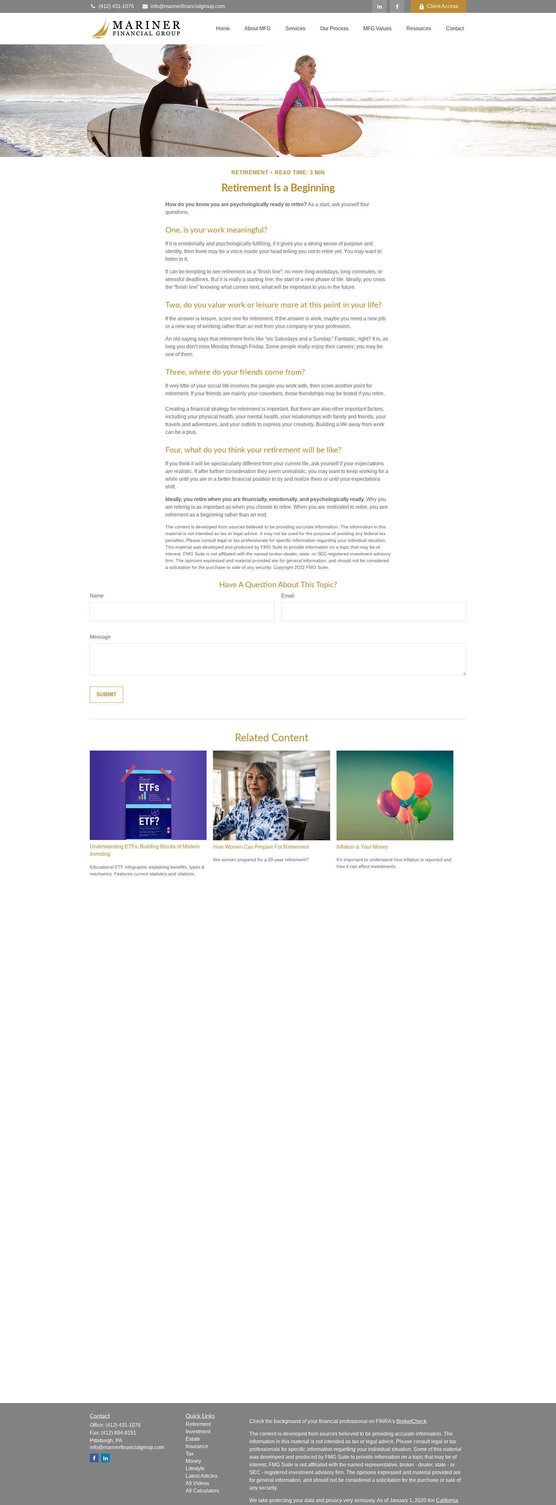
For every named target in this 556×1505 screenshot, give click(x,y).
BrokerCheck (411, 1421)
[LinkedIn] (379, 6)
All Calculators (202, 1490)
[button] (222, 28)
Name (97, 595)
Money (193, 1461)
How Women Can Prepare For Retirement (261, 847)
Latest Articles (202, 1476)
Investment (198, 1431)
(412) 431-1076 (116, 6)
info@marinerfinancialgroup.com (188, 6)
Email (287, 595)
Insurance (197, 1446)
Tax (190, 1453)
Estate (193, 1439)
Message (100, 637)
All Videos (197, 1483)
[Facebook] (397, 6)
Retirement (198, 1424)
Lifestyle (195, 1468)
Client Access (442, 6)
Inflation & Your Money (362, 847)
